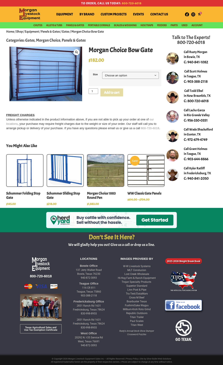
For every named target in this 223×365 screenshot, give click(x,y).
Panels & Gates (75, 25)
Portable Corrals (99, 25)
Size (95, 74)
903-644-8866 (197, 159)
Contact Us (159, 14)
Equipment (64, 14)
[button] (77, 52)
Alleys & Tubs (54, 25)
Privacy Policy (132, 358)
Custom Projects (114, 14)
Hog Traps (147, 25)
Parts (174, 25)
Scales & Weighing (125, 25)
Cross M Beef (136, 297)
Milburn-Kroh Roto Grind (137, 309)
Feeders (162, 25)
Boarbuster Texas (137, 301)
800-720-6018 (132, 3)
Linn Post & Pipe (136, 289)
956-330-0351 (197, 120)
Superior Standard (136, 285)
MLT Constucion (136, 270)
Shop (19, 32)
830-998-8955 (89, 313)
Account (197, 25)
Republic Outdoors (136, 313)
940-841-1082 (197, 62)
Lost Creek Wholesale (136, 274)
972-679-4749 (197, 139)
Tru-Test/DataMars (137, 293)
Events (138, 14)
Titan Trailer (137, 317)
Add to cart (111, 92)
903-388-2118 (197, 81)
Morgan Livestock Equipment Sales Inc (86, 358)
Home (10, 32)
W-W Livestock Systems (137, 266)
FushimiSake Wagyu (137, 305)
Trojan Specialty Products (136, 281)
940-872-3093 (89, 277)
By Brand (87, 14)
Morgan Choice (48, 40)
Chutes (37, 25)
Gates (65, 32)
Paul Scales (136, 321)
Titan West (137, 324)
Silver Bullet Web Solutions (159, 358)
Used (185, 25)
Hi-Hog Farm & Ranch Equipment (137, 278)
